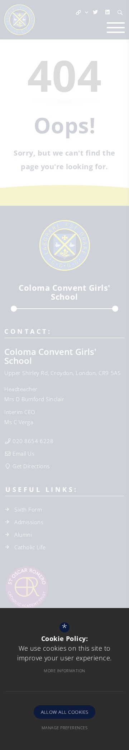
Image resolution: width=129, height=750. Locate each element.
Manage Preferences (64, 727)
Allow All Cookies (65, 712)
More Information (64, 670)
